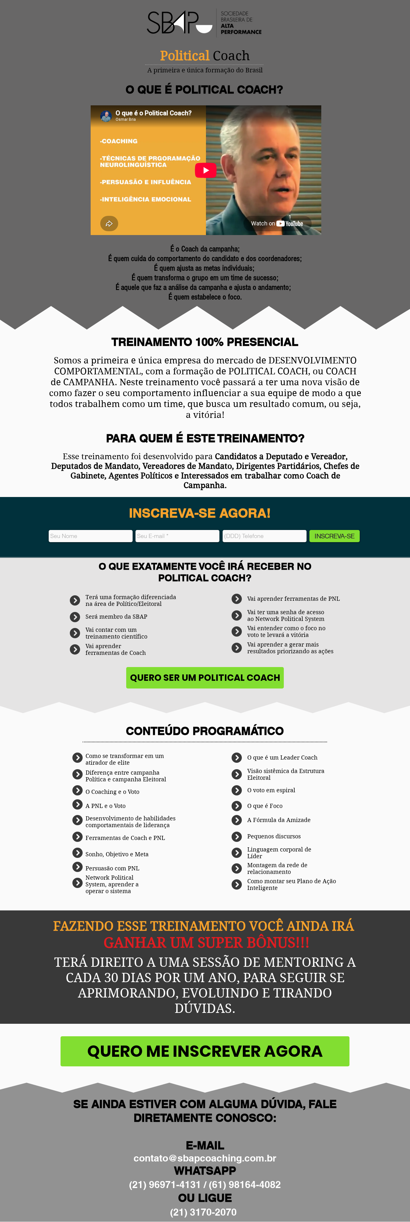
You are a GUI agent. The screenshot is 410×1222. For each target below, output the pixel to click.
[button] (205, 677)
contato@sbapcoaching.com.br (205, 1158)
